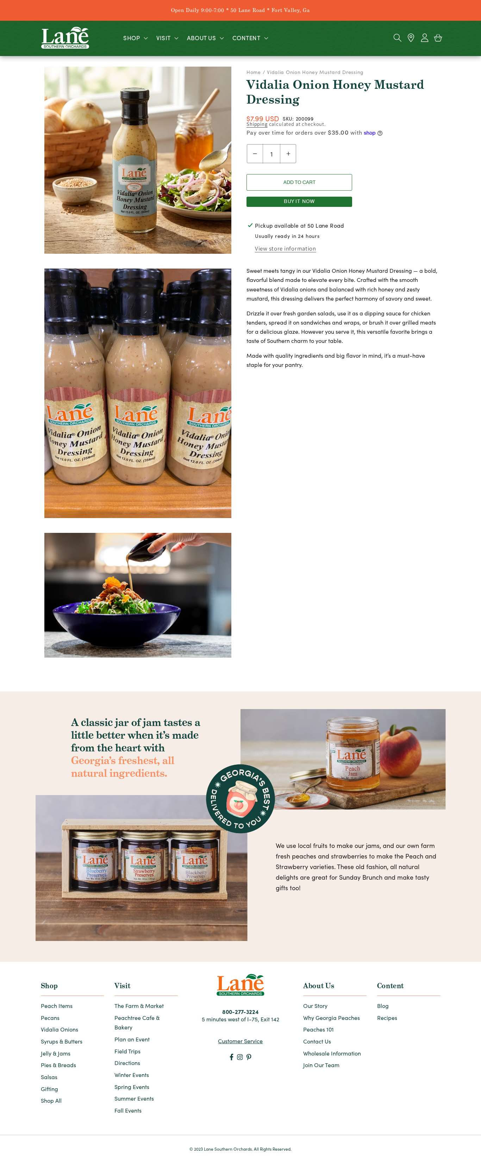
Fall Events (128, 1110)
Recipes (387, 1017)
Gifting (49, 1089)
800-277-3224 (240, 1011)
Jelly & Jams (55, 1053)
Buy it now (299, 201)
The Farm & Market (139, 1005)
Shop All (51, 1100)
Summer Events (134, 1098)
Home (254, 72)
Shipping (257, 124)
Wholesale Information (332, 1053)
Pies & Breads (58, 1065)
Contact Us (317, 1041)
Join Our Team (321, 1065)
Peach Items (57, 1005)
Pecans (50, 1017)
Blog (383, 1005)
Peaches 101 (318, 1029)
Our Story (315, 1005)
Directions (127, 1062)
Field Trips (127, 1051)
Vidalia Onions (59, 1029)
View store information (285, 248)
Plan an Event (132, 1039)
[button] (134, 38)
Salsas (49, 1077)
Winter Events (131, 1074)
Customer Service (240, 1041)
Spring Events (131, 1086)
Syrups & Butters (61, 1041)
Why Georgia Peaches (331, 1017)
